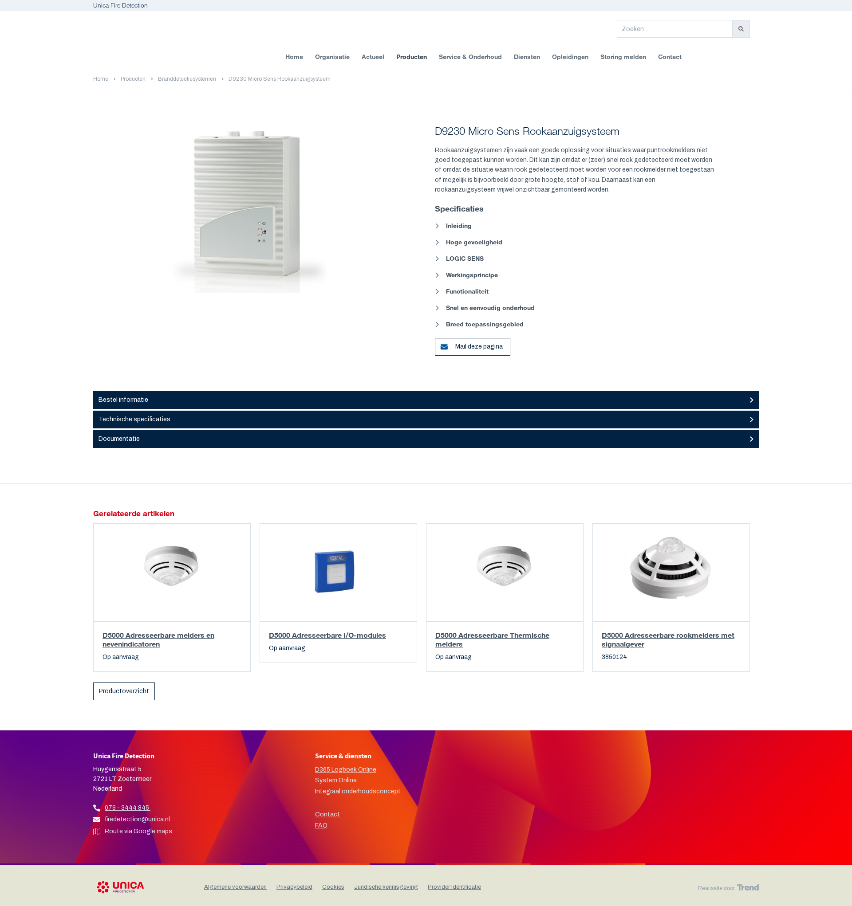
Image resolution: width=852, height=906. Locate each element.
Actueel (373, 56)
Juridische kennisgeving (386, 887)
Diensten (527, 56)
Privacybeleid (294, 887)
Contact (670, 56)
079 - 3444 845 (127, 807)
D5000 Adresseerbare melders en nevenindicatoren (158, 639)
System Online (336, 780)
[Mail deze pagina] (440, 343)
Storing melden (623, 56)
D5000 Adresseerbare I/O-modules (327, 635)
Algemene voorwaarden (235, 887)
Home (294, 56)
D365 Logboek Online (345, 769)
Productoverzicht (124, 691)
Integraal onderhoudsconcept (358, 791)
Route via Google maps (139, 831)
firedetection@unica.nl (137, 819)
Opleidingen (570, 56)
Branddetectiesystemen (187, 79)
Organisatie (332, 56)
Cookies (333, 887)
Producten (411, 56)
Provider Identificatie (454, 887)
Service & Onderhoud (470, 56)
